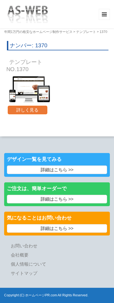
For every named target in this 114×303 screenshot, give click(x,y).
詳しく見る (27, 110)
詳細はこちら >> (57, 169)
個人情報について (28, 264)
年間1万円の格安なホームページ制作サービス (38, 32)
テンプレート (86, 32)
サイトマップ (24, 273)
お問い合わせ (24, 246)
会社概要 (19, 255)
